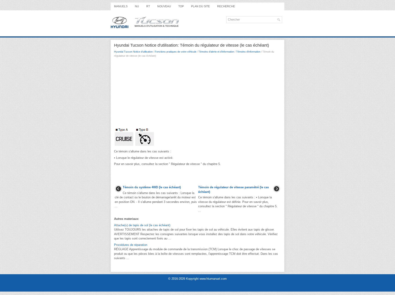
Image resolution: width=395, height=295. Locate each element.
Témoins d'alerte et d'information (216, 51)
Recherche (226, 6)
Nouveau (164, 6)
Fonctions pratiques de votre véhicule (175, 51)
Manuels (121, 6)
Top (181, 6)
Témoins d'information (248, 51)
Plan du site (200, 6)
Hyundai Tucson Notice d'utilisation (133, 51)
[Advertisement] (197, 94)
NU (137, 6)
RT (148, 6)
